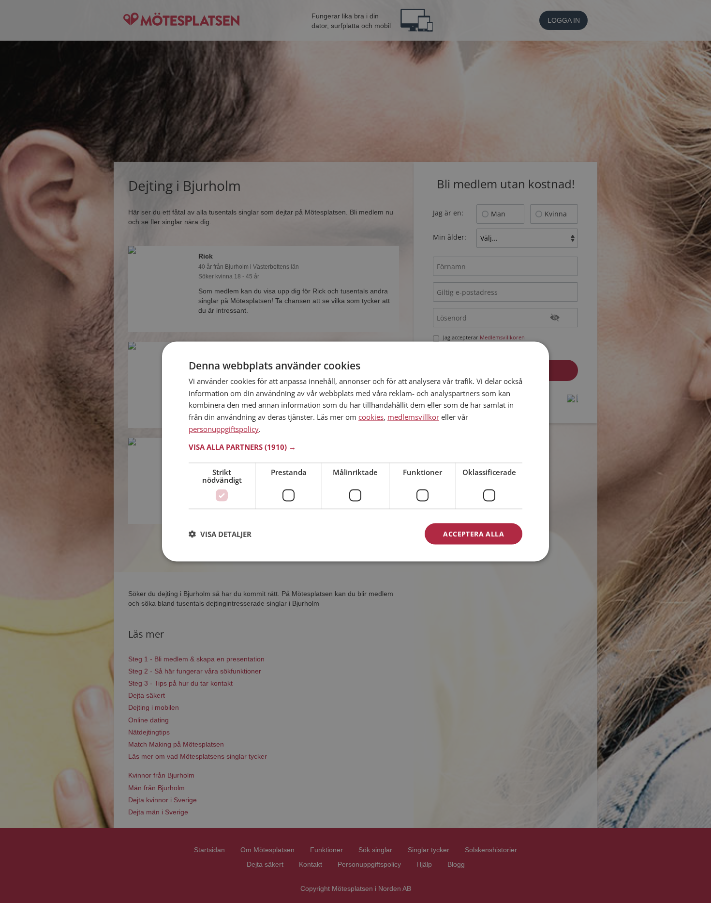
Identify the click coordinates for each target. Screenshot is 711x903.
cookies (371, 417)
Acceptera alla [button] (473, 533)
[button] (355, 446)
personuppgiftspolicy (224, 428)
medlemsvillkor (413, 417)
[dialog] (355, 451)
